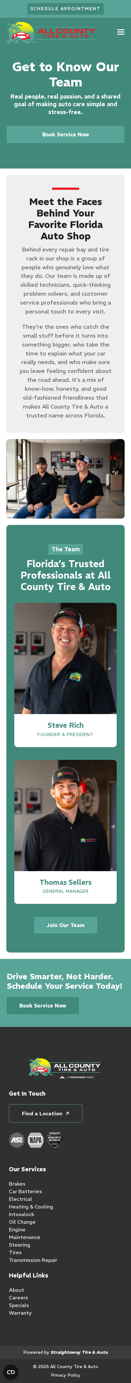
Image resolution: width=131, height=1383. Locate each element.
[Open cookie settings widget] (10, 1372)
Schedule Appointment (65, 8)
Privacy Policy (65, 1375)
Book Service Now (65, 134)
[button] (120, 32)
